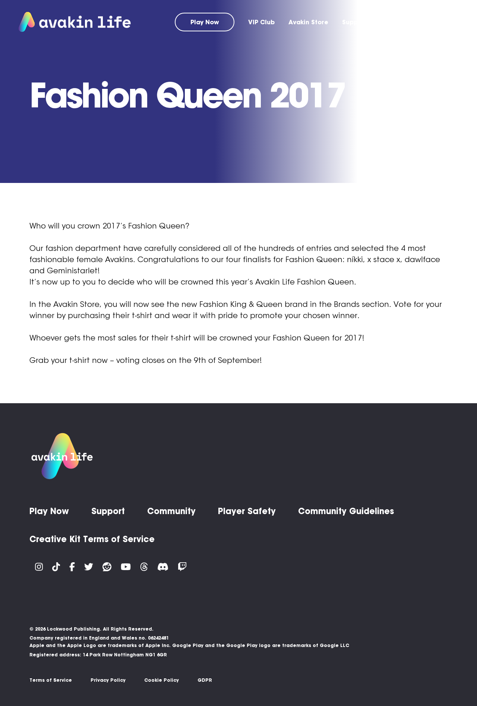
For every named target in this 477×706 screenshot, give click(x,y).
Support (354, 22)
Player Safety (247, 511)
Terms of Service (50, 680)
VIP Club (261, 22)
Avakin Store (308, 22)
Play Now (204, 22)
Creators (444, 22)
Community (398, 22)
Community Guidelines (346, 511)
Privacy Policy (108, 680)
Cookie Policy (161, 680)
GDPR (205, 680)
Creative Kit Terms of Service (92, 539)
